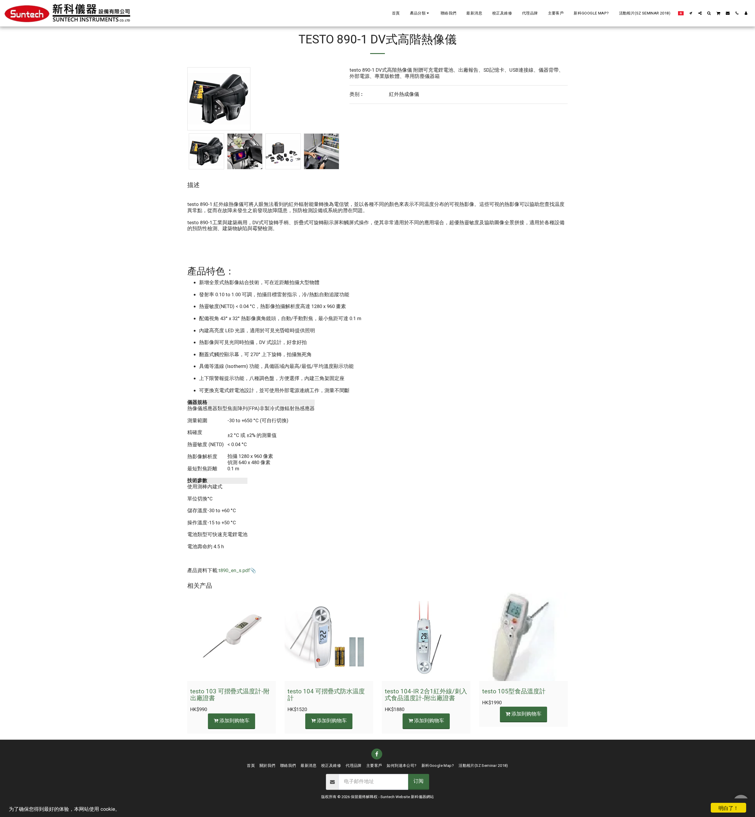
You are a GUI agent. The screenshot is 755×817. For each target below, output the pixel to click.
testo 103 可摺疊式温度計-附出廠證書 (230, 695)
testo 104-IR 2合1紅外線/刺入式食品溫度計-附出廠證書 (426, 695)
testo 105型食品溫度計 (514, 691)
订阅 (418, 781)
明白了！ (728, 807)
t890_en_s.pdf (234, 570)
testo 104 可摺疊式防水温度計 (326, 695)
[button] (420, 13)
